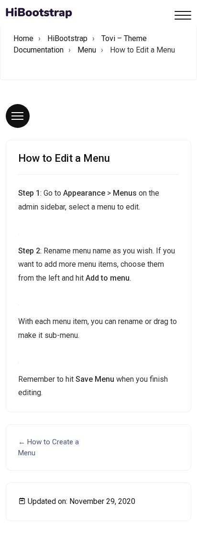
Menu (86, 49)
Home (23, 38)
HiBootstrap (67, 38)
